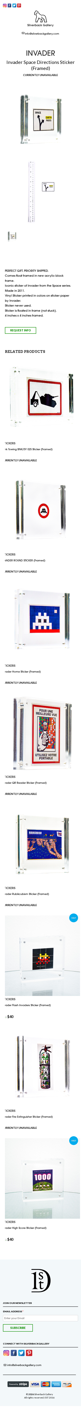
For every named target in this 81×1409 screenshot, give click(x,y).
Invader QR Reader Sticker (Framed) (24, 783)
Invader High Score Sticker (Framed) (24, 1228)
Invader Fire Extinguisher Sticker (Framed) (27, 1116)
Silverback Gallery (40, 25)
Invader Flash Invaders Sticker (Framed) (26, 1005)
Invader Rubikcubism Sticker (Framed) (25, 894)
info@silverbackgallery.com (42, 33)
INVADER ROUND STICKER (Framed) (23, 560)
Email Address (13, 1311)
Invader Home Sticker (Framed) (21, 671)
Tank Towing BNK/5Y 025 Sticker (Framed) (27, 449)
